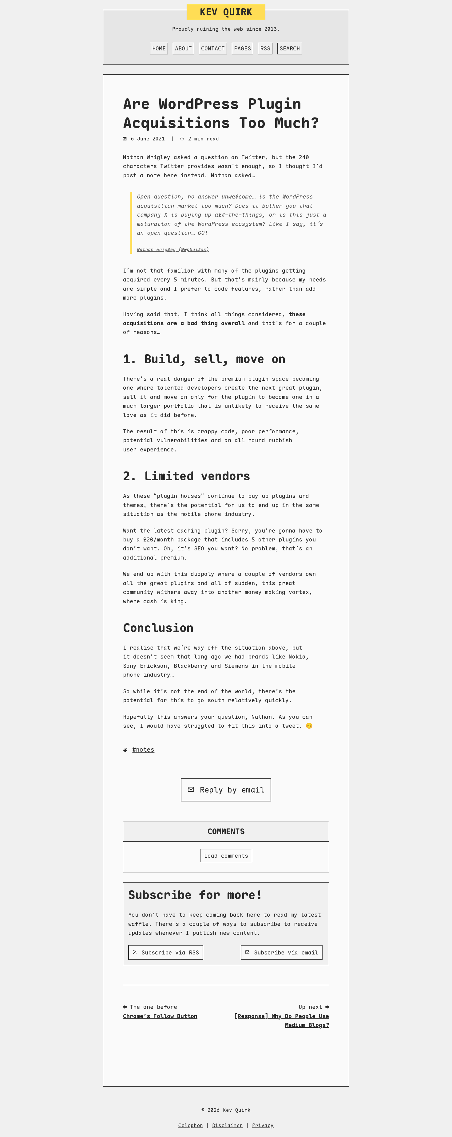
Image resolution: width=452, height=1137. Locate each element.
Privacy (263, 1125)
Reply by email (229, 790)
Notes (145, 749)
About (183, 48)
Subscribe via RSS (168, 952)
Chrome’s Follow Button (160, 1016)
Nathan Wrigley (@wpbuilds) (173, 249)
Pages (242, 48)
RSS (265, 48)
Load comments (226, 856)
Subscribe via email (284, 952)
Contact (213, 48)
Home (159, 48)
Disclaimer (227, 1125)
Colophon (190, 1125)
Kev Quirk (226, 11)
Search (290, 48)
